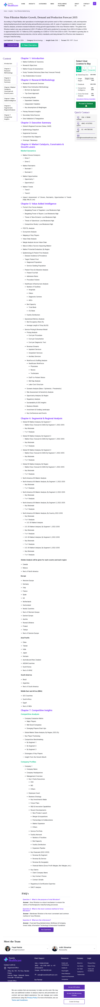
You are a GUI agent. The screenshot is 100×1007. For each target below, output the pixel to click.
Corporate (91, 70)
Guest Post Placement (68, 976)
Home (23, 3)
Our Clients (80, 966)
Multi (84, 70)
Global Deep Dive (83, 75)
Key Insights (65, 971)
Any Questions (46, 930)
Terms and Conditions (20, 1000)
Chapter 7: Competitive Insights (8, 117)
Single (79, 70)
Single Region (80, 79)
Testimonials (81, 974)
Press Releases (66, 973)
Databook (81, 84)
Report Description (30, 45)
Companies (65, 979)
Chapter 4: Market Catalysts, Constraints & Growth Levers (10, 90)
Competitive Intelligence (82, 89)
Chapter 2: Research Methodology (8, 71)
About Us (77, 4)
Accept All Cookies (74, 987)
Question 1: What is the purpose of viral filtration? (41, 899)
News (52, 3)
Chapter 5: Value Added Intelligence (10, 99)
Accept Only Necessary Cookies (74, 994)
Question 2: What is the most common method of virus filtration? (43, 910)
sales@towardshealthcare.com (47, 975)
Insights (32, 3)
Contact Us (86, 4)
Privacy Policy (32, 998)
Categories (43, 3)
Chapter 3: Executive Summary (7, 80)
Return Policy (91, 966)
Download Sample (12, 45)
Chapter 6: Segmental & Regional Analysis (9, 108)
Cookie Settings (74, 1001)
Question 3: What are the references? (37, 920)
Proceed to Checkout (86, 103)
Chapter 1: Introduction (8, 62)
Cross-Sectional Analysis (83, 95)
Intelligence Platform (62, 4)
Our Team (80, 969)
